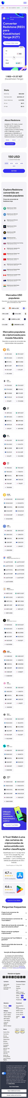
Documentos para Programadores (20, 1007)
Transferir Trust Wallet (11, 825)
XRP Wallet (7, 1018)
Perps (19, 997)
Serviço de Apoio (6, 1049)
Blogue (5, 1041)
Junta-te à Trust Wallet (14, 900)
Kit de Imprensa (6, 1036)
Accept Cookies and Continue (14, 1095)
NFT (17, 990)
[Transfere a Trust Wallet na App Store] (20, 875)
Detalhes (21, 47)
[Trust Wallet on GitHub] (7, 977)
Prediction (21, 999)
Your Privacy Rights (14, 1086)
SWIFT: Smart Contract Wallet (20, 993)
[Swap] (14, 57)
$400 (21, 163)
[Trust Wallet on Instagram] (10, 977)
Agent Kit (20, 1017)
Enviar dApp (19, 1012)
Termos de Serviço (6, 1052)
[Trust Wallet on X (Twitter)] (12, 977)
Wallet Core (19, 1010)
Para (7, 60)
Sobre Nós (6, 1032)
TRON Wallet (7, 1016)
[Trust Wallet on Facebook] (4, 977)
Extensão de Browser (7, 988)
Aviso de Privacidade (6, 1055)
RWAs (19, 995)
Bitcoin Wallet (7, 1012)
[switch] (25, 3)
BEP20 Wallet (7, 1026)
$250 (16, 163)
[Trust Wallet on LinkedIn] (21, 977)
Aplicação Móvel (6, 985)
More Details (10, 144)
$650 (14, 166)
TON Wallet (7, 1020)
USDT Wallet (7, 1014)
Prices (7, 1006)
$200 (11, 163)
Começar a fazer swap (11, 43)
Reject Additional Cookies (14, 1091)
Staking (18, 988)
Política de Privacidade (19, 967)
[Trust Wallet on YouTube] (24, 977)
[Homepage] (2, 2)
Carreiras (6, 1034)
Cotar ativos (19, 1014)
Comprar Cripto (20, 984)
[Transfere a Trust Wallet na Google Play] (20, 889)
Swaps (18, 986)
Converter (6, 1008)
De (6, 51)
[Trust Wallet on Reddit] (15, 977)
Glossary (5, 1043)
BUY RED (14, 171)
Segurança (6, 1039)
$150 (6, 163)
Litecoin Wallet (6, 1023)
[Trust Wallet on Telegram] (18, 977)
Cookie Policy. (11, 1083)
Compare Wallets (6, 1045)
